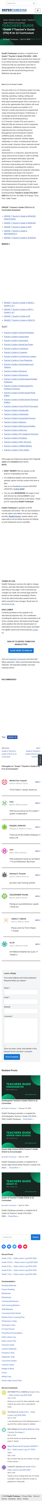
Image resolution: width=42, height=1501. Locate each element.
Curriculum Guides (9, 1361)
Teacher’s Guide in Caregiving (16, 349)
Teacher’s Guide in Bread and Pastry (18, 345)
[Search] (34, 3)
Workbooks (6, 1293)
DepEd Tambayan (11, 39)
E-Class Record (8, 1329)
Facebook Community (17, 659)
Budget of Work (8, 1369)
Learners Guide (8, 1365)
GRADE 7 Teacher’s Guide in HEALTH (19, 320)
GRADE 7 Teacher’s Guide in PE (17, 316)
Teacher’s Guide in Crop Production (18, 360)
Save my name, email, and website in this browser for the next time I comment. (20, 1050)
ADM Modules (7, 1309)
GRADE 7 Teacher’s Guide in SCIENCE (20, 238)
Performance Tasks (9, 1321)
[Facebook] (4, 1247)
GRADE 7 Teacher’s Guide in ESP (17, 227)
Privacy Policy (27, 1496)
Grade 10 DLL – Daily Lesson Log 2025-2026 (20, 1262)
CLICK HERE (19, 489)
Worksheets (6, 1297)
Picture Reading (8, 1289)
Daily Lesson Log (9, 1337)
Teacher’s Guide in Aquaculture (16, 337)
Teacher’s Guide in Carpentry (15, 352)
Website (7, 1007)
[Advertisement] (21, 273)
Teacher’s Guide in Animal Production (19, 333)
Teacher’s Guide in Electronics (16, 375)
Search (36, 1237)
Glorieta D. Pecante (18, 874)
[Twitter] (14, 1247)
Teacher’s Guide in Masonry (15, 422)
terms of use (9, 604)
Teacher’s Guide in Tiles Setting (16, 450)
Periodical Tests (8, 1353)
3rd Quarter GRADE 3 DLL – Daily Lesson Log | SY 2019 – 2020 (23, 1449)
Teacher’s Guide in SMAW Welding (18, 446)
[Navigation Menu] (37, 10)
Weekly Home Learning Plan (13, 1317)
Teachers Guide (14, 20)
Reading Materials (9, 1285)
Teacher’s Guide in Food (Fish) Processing (21, 406)
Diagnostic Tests (8, 1357)
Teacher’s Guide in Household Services (20, 418)
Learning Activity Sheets (11, 1313)
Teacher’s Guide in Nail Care (15, 430)
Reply (37, 782)
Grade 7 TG (12, 737)
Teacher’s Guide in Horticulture (16, 414)
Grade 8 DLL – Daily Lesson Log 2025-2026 (19, 1270)
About (19, 1499)
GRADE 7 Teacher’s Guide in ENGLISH (20, 223)
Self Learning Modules (11, 1305)
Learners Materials (9, 1349)
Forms (4, 1373)
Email (7, 997)
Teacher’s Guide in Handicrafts (16, 410)
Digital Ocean (14, 516)
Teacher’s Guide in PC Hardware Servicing (21, 434)
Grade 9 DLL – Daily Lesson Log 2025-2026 (19, 1266)
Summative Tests (8, 1325)
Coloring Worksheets (10, 1301)
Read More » (28, 1119)
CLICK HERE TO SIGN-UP (21, 651)
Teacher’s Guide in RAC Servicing (17, 442)
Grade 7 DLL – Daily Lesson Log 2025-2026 (19, 1274)
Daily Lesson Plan (9, 1341)
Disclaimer (12, 1499)
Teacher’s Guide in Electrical (15, 371)
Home (5, 20)
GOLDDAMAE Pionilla (19, 895)
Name (7, 988)
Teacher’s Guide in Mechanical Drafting (19, 426)
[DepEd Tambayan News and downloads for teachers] (14, 10)
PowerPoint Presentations (12, 1333)
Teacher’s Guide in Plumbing (15, 438)
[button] (40, 760)
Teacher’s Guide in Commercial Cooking (20, 356)
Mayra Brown (13, 1446)
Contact (25, 1499)
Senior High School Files (12, 1381)
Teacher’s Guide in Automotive (16, 341)
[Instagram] (20, 1247)
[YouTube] (25, 1247)
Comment (8, 1016)
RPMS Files (6, 1377)
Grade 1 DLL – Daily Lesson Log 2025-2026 (19, 1258)
